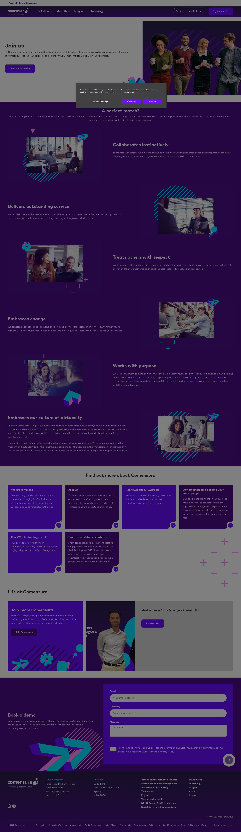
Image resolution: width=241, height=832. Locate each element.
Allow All (152, 101)
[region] (121, 95)
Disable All (131, 101)
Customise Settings (100, 101)
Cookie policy (129, 92)
